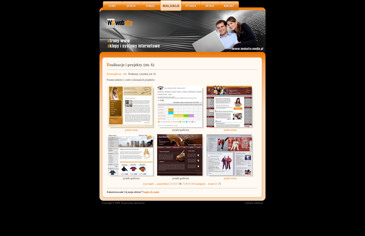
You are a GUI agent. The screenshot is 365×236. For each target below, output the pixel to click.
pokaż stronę (131, 129)
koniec (211, 183)
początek (149, 183)
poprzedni (162, 183)
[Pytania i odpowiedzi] (191, 9)
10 (193, 183)
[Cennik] (150, 9)
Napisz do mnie (150, 192)
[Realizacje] (171, 9)
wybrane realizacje (254, 203)
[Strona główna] (112, 9)
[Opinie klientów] (210, 9)
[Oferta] (131, 9)
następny (200, 183)
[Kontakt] (229, 9)
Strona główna (114, 73)
